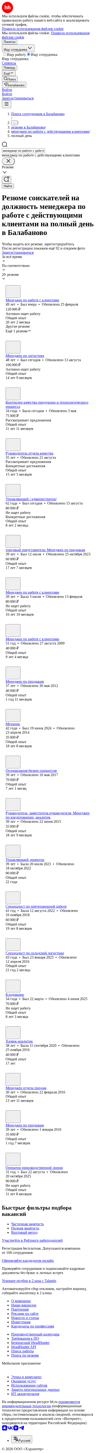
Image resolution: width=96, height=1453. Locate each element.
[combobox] (23, 150)
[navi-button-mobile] (6, 104)
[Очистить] (8, 161)
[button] (7, 90)
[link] (10, 79)
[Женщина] (13, 393)
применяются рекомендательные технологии (41, 1404)
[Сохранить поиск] (6, 180)
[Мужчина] (13, 291)
